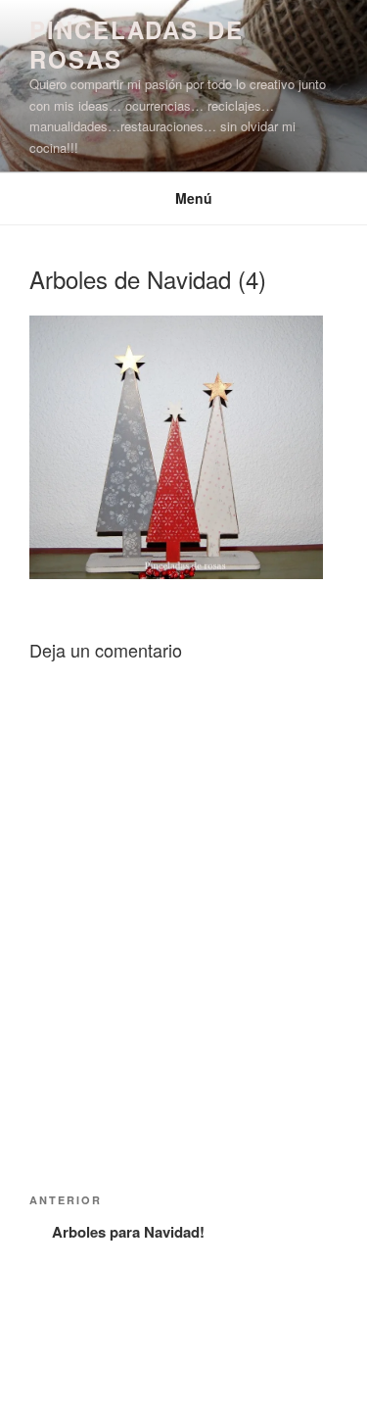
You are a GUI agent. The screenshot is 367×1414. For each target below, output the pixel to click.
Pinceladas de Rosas (136, 44)
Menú (193, 198)
